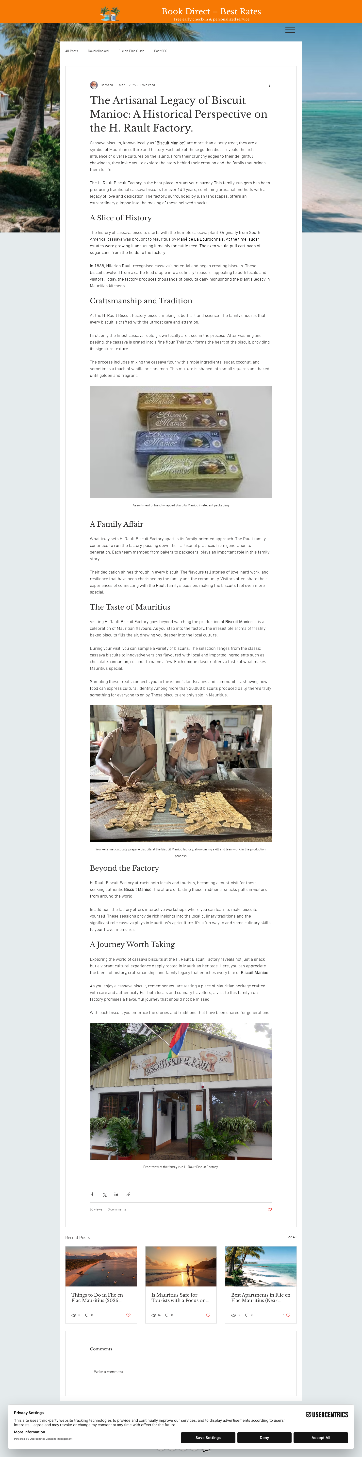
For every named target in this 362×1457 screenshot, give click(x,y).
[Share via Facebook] (92, 1194)
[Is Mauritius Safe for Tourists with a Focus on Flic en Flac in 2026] (181, 1266)
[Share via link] (128, 1194)
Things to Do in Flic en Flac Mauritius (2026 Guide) (97, 1297)
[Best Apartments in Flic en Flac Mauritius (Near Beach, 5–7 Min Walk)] (260, 1266)
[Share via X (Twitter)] (104, 1194)
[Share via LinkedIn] (116, 1194)
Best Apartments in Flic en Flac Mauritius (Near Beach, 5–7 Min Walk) (260, 1297)
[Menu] (290, 30)
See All (292, 1237)
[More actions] (269, 85)
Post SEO (160, 51)
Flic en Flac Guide (131, 51)
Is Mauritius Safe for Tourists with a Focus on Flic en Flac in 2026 (178, 1297)
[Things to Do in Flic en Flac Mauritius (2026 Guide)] (101, 1266)
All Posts (71, 51)
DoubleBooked (98, 51)
